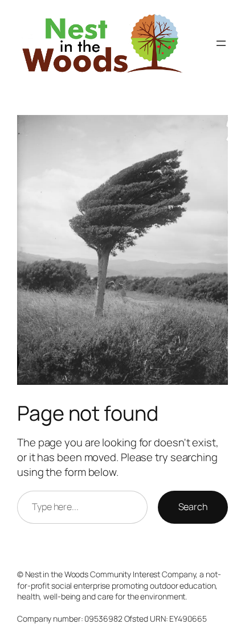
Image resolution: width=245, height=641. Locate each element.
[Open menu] (221, 43)
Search (192, 506)
